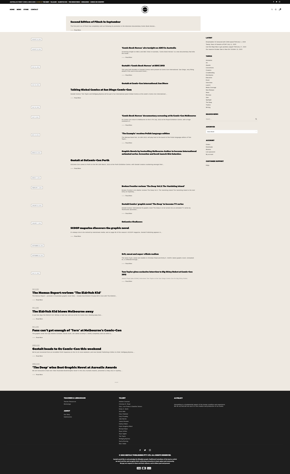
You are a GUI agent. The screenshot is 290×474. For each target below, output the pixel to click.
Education (209, 77)
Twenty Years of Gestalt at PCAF (216, 44)
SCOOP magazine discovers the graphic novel (100, 228)
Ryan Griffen (123, 431)
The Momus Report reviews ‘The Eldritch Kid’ (66, 292)
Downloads (209, 147)
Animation (209, 60)
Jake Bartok (123, 419)
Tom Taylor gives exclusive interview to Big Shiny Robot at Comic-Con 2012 (157, 273)
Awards (208, 65)
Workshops (67, 404)
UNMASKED (85, 2)
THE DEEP (46, 2)
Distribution (209, 75)
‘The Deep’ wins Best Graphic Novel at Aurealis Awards (74, 367)
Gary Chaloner (123, 414)
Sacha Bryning (123, 441)
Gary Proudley (123, 416)
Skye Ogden (123, 433)
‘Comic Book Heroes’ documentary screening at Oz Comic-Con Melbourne (159, 115)
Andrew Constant (124, 401)
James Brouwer (124, 421)
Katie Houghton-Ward (125, 426)
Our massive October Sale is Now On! (218, 49)
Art (207, 62)
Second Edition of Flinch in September (96, 22)
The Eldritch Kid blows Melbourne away (63, 311)
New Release (210, 90)
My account (209, 154)
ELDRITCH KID (62, 2)
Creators (208, 70)
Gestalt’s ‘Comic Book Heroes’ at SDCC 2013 (143, 65)
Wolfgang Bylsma (124, 438)
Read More (77, 30)
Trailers (208, 105)
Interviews (209, 82)
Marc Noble (122, 443)
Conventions (210, 67)
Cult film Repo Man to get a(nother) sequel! (219, 47)
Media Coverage (211, 87)
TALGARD (53, 2)
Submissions (68, 417)
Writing (208, 107)
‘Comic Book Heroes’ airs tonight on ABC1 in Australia (149, 47)
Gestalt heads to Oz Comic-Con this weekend (66, 348)
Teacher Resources (70, 401)
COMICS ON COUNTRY (97, 2)
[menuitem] (13, 9)
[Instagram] (279, 2)
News (207, 92)
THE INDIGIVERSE (74, 2)
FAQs (207, 165)
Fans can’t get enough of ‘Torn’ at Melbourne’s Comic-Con (77, 330)
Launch (208, 85)
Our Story (67, 414)
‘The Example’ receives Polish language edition (146, 133)
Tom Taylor (122, 436)
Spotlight (208, 100)
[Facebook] (273, 2)
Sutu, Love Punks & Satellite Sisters (130, 406)
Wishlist (208, 149)
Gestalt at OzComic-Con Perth (90, 160)
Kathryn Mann (123, 424)
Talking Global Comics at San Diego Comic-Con (101, 90)
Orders (208, 144)
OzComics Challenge (132, 221)
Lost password (210, 152)
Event (207, 80)
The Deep (209, 102)
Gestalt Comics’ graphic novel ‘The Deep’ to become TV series (153, 204)
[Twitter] (276, 2)
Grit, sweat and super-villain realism (140, 254)
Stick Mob (122, 411)
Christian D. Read (124, 404)
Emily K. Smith (123, 409)
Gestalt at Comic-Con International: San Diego (145, 83)
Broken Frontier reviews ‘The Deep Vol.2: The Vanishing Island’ (153, 186)
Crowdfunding (210, 72)
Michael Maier (123, 429)
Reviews (208, 95)
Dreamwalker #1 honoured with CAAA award (220, 42)
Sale (207, 97)
